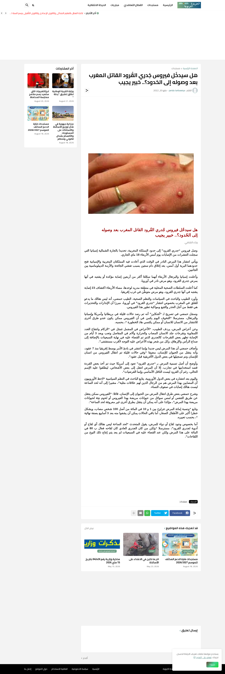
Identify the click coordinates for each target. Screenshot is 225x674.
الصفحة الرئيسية (190, 68)
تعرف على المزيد (203, 657)
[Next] (1, 13)
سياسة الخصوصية (80, 669)
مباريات (115, 5)
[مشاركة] (87, 90)
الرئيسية (168, 5)
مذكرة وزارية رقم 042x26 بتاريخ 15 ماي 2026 (102, 561)
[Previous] (5, 13)
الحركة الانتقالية (97, 5)
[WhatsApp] (147, 513)
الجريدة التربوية (169, 669)
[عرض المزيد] (134, 513)
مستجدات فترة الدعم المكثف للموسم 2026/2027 (181, 561)
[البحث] (27, 5)
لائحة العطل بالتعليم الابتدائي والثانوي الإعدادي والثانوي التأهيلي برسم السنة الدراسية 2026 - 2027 (46, 13)
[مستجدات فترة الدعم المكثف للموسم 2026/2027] (38, 113)
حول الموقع (41, 669)
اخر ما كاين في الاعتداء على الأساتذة (144, 561)
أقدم (85, 658)
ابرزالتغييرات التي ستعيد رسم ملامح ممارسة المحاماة (39, 94)
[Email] (140, 513)
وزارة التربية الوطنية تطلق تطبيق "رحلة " (63, 94)
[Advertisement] (162, 35)
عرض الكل (89, 528)
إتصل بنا (27, 669)
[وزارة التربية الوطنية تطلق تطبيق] (63, 80)
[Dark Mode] (33, 5)
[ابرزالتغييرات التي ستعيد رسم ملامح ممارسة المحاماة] (38, 80)
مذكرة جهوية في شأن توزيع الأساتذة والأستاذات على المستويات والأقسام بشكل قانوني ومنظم (63, 131)
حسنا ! (212, 664)
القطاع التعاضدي (133, 5)
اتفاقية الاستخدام (59, 669)
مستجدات (152, 5)
